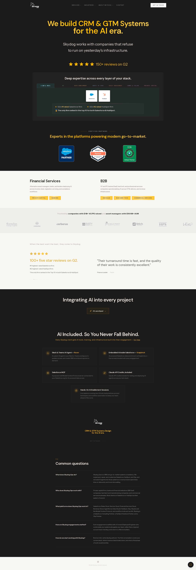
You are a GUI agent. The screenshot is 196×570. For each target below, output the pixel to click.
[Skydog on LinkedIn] (98, 562)
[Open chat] (191, 565)
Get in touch (158, 5)
